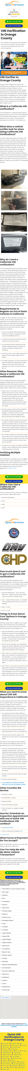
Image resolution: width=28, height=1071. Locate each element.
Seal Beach (5, 977)
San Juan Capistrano (8, 971)
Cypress (4, 904)
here (21, 831)
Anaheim (5, 895)
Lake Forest (5, 945)
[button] (14, 888)
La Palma (5, 930)
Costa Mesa (5, 901)
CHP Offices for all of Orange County (13, 889)
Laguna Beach (6, 933)
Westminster (6, 986)
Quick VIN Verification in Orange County (14, 1037)
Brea (3, 898)
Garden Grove (6, 917)
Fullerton (5, 914)
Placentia (5, 961)
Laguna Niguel (6, 939)
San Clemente (6, 967)
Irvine (4, 923)
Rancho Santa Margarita (9, 964)
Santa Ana (5, 974)
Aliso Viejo (5, 892)
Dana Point (5, 907)
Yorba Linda (5, 990)
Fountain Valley (7, 911)
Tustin (4, 983)
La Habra (5, 926)
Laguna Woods (6, 942)
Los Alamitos (6, 949)
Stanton (4, 980)
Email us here (5, 834)
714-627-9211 (12, 468)
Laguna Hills (6, 936)
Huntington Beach (7, 920)
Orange (4, 958)
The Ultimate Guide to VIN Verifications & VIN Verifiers (14, 1025)
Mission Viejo (6, 952)
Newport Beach (7, 955)
